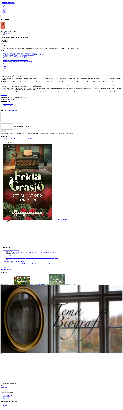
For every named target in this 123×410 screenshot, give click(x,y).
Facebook (5, 404)
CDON (4, 68)
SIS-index (5, 405)
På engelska (5, 57)
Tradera (4, 70)
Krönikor (5, 7)
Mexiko (4, 56)
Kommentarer (6, 397)
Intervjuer (5, 10)
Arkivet (4, 12)
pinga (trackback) (12, 110)
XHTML (2, 387)
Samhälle (5, 60)
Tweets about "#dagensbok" (6, 269)
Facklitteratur (5, 55)
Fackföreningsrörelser (7, 54)
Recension (7, 99)
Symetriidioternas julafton (8, 104)
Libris (4, 69)
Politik (4, 58)
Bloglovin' (6, 398)
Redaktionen (5, 13)
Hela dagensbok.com (7, 395)
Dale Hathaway (6, 53)
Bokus (4, 67)
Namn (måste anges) (18, 124)
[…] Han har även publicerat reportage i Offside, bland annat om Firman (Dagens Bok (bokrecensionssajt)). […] (28, 263)
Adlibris (4, 66)
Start (4, 5)
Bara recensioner (6, 396)
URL (15, 128)
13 (6, 266)
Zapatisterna (5, 61)
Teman (4, 9)
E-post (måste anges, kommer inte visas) (22, 126)
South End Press (6, 33)
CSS (6, 387)
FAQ (4, 11)
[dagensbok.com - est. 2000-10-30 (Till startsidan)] (8, 2)
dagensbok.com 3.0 (4, 390)
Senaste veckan (6, 6)
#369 (16, 99)
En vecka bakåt (6, 225)
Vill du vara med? (4, 379)
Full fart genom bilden (7, 105)
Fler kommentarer (6, 267)
